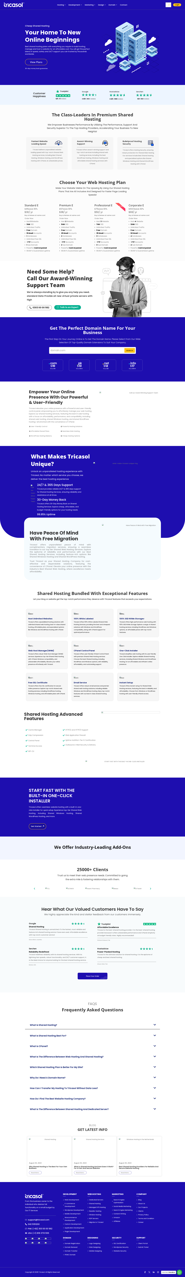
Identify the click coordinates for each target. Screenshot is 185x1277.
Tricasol (32, 807)
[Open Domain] (116, 5)
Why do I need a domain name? (47, 1077)
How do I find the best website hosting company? (58, 1098)
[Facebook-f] (145, 1272)
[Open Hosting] (65, 5)
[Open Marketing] (94, 5)
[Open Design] (105, 5)
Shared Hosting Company (67, 561)
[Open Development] (81, 5)
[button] (34, 888)
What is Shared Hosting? (43, 1025)
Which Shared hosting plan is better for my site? (56, 1067)
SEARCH (129, 350)
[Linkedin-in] (154, 1272)
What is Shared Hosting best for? (48, 1035)
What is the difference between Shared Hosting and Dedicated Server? (69, 1109)
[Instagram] (158, 1272)
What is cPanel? (39, 1046)
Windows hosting (98, 158)
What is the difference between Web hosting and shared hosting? (66, 1056)
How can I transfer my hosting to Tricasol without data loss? (64, 1088)
